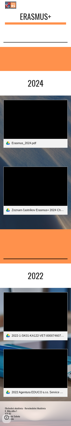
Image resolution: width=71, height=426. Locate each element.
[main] (35, 18)
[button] (6, 418)
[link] (35, 124)
